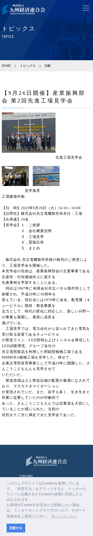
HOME (6, 65)
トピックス (28, 65)
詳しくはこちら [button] (64, 516)
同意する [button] (15, 528)
